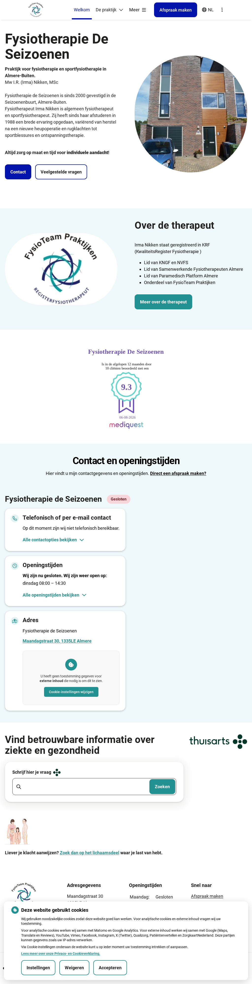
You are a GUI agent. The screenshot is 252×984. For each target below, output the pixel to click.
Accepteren (110, 967)
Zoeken (162, 786)
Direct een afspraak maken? (178, 473)
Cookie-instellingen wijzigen (71, 692)
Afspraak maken (207, 896)
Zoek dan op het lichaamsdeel (89, 852)
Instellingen (38, 967)
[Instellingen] (222, 10)
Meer (135, 9)
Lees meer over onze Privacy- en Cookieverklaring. (60, 953)
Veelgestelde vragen (61, 171)
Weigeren (74, 967)
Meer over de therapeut (163, 301)
